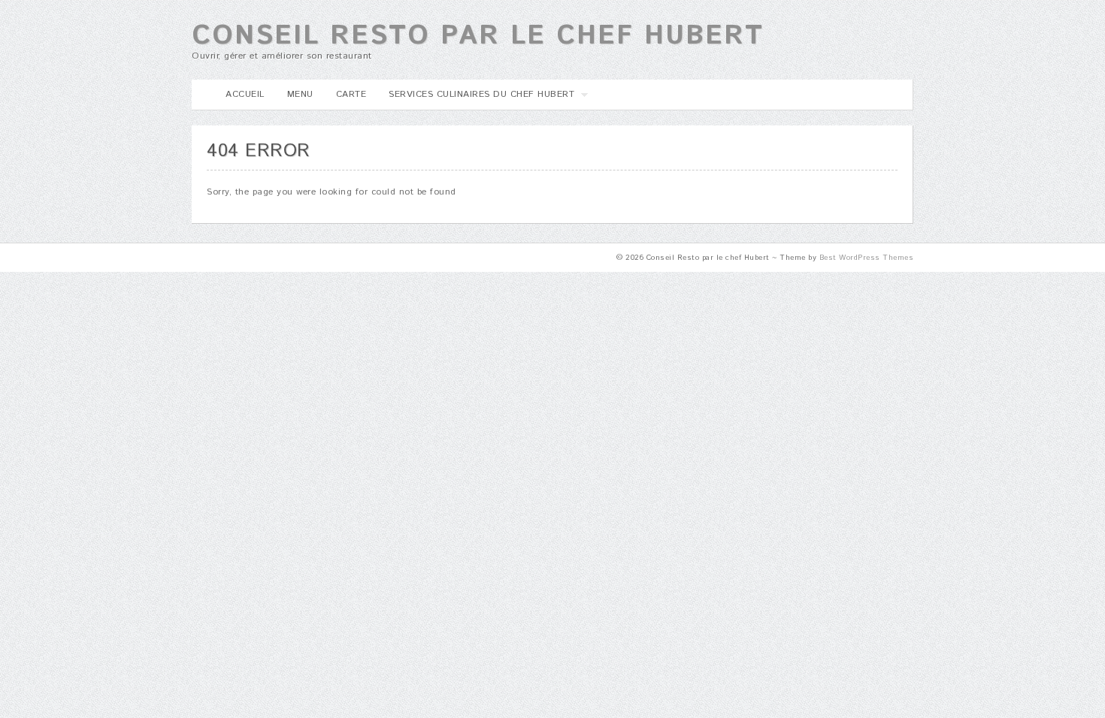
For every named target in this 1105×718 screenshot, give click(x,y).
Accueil (245, 94)
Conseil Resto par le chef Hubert (478, 36)
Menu (300, 94)
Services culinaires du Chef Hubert (475, 99)
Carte (351, 94)
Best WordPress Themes (866, 257)
